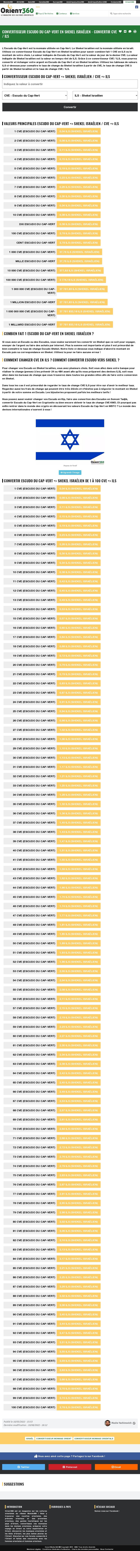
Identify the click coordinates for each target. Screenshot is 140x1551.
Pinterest (71, 1467)
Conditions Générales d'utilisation (56, 1549)
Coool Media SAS (52, 1547)
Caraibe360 (44, 2)
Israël (29, 1438)
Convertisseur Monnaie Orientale (93, 1438)
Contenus (62, 13)
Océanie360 (116, 2)
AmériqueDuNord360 (97, 2)
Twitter (25, 1467)
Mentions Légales (34, 1549)
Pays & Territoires (45, 13)
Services (75, 13)
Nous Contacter (106, 1549)
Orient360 (129, 2)
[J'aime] (120, 31)
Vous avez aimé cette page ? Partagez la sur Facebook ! (71, 1456)
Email (117, 1467)
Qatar (38, 7)
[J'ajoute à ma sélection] (125, 31)
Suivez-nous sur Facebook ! (106, 1511)
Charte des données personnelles (85, 1549)
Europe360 (57, 2)
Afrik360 (20, 2)
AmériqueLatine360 (75, 2)
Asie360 (31, 2)
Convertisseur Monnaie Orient (53, 1438)
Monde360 (8, 2)
